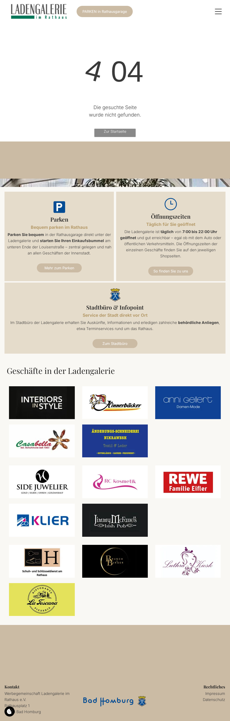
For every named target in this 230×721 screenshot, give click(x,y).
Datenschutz (214, 699)
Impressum (215, 693)
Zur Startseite (115, 131)
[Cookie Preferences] (9, 711)
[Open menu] (218, 11)
